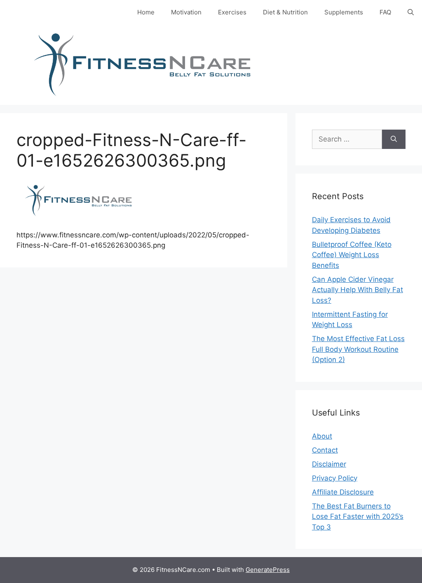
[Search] (394, 139)
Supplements (343, 12)
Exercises (232, 12)
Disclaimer (329, 464)
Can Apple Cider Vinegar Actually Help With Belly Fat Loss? (357, 289)
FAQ (385, 12)
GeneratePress (268, 570)
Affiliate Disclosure (343, 492)
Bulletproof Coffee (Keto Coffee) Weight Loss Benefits (352, 254)
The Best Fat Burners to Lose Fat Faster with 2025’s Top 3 (357, 516)
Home (146, 12)
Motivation (186, 12)
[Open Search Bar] (410, 12)
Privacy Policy (334, 478)
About (322, 436)
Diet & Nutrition (285, 12)
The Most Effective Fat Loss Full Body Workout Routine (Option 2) (358, 349)
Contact (325, 450)
